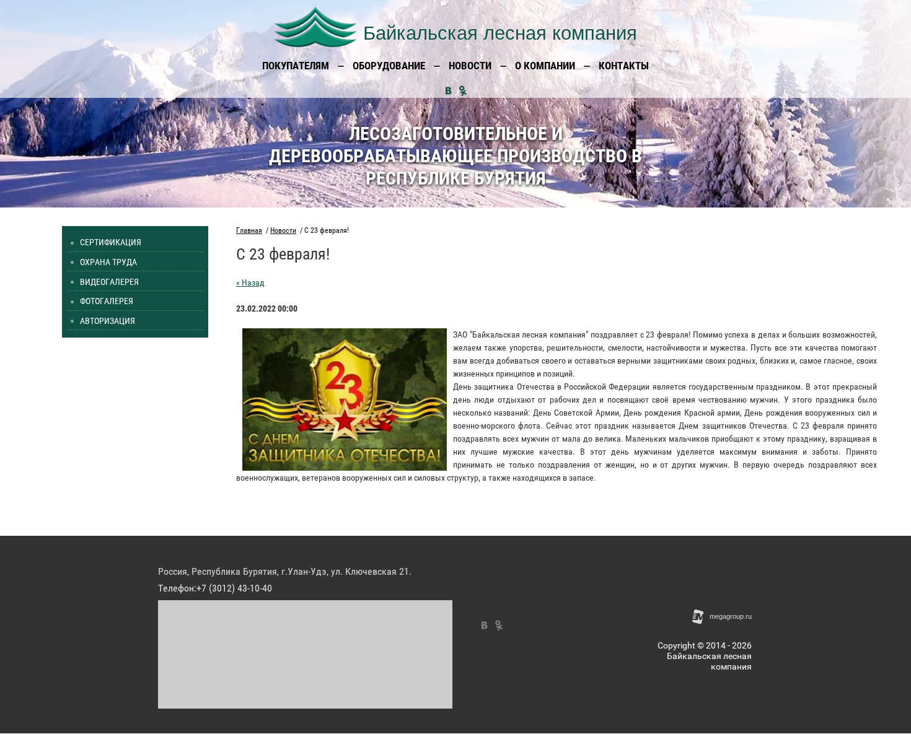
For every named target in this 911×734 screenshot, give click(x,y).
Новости (283, 230)
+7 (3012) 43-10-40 (234, 588)
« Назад (250, 282)
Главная (249, 230)
